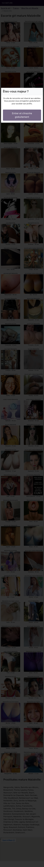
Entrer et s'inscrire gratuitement (22, 115)
